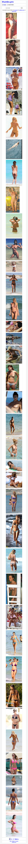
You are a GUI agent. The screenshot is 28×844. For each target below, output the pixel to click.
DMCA (13, 841)
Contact (16, 841)
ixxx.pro (16, 10)
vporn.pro (14, 11)
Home (4, 4)
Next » (17, 839)
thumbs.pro (8, 2)
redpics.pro (21, 10)
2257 (11, 841)
